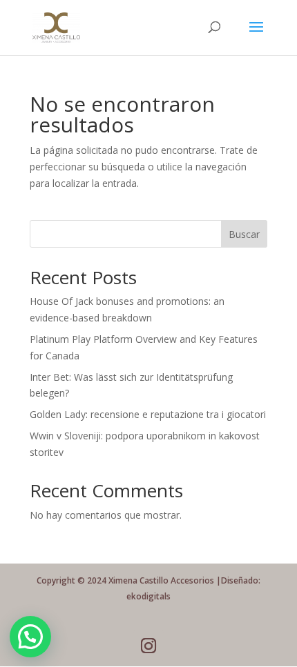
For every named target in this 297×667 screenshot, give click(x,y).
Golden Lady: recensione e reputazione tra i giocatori (148, 414)
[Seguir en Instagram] (148, 645)
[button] (30, 636)
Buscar (244, 234)
